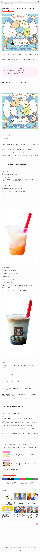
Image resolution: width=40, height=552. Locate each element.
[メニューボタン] (1, 1)
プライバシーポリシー (12, 547)
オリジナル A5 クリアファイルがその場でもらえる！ (15, 72)
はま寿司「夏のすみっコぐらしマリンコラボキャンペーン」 (16, 70)
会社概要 (6, 547)
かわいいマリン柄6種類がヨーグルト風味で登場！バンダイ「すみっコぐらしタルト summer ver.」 (24, 464)
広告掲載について (24, 547)
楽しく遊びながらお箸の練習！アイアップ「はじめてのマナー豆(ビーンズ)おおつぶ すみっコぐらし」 (23, 455)
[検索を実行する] (37, 524)
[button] (5, 479)
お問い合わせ (19, 547)
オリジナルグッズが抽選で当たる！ (13, 73)
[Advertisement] (20, 534)
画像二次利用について (31, 547)
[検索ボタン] (39, 1)
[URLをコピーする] (35, 479)
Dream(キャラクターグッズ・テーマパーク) (9, 475)
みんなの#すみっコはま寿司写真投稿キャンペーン (15, 74)
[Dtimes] (20, 1)
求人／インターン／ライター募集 (20, 548)
